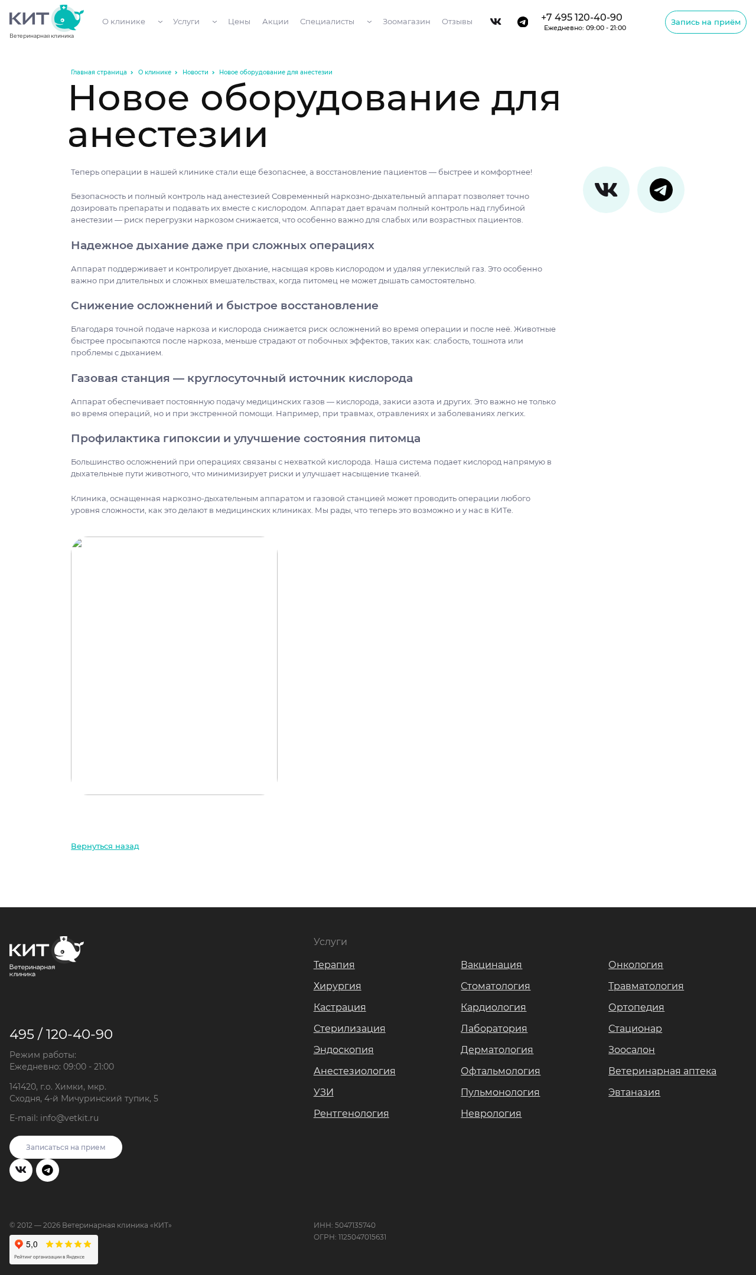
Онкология (635, 964)
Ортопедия (636, 1007)
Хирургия (337, 986)
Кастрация (340, 1007)
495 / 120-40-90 (61, 1033)
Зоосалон (631, 1049)
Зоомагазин (407, 21)
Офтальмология (500, 1071)
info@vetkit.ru (69, 1118)
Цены (239, 21)
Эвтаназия (634, 1092)
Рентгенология (351, 1113)
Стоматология (495, 986)
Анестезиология (355, 1071)
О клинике (123, 21)
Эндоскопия (344, 1049)
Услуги (186, 21)
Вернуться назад (105, 846)
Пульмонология (500, 1092)
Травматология (646, 986)
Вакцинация (491, 964)
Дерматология (497, 1049)
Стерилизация (350, 1028)
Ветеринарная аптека (662, 1071)
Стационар (635, 1028)
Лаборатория (494, 1028)
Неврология (491, 1113)
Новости (195, 72)
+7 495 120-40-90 (583, 22)
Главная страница (99, 72)
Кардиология (493, 1007)
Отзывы (457, 21)
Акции (275, 21)
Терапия (334, 964)
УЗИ (324, 1092)
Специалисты (327, 21)
